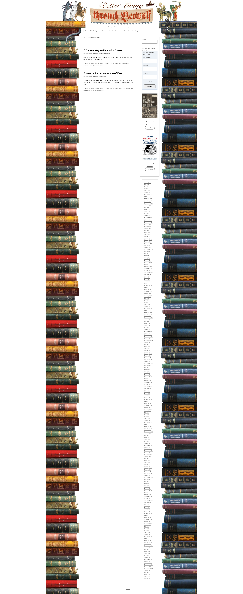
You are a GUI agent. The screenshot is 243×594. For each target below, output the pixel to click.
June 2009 (147, 574)
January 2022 (147, 287)
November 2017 (148, 382)
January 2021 (147, 310)
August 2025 (147, 206)
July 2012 (146, 504)
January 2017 (147, 401)
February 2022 (148, 285)
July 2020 (146, 321)
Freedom (123, 63)
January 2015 (147, 447)
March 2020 (147, 329)
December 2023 (148, 244)
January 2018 (147, 378)
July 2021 (146, 299)
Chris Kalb (128, 589)
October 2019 (147, 339)
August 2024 (147, 228)
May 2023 (147, 257)
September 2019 (148, 340)
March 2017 (147, 397)
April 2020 (147, 327)
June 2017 (147, 392)
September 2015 (148, 432)
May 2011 (147, 530)
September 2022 (148, 272)
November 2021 (148, 291)
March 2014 (147, 466)
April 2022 (147, 282)
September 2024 (148, 226)
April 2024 (147, 236)
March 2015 (147, 443)
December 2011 (148, 517)
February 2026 (148, 194)
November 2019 (148, 337)
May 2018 (147, 371)
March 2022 (147, 283)
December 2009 (148, 563)
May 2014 (147, 462)
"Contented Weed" (108, 63)
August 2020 (147, 320)
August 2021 (147, 297)
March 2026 (147, 192)
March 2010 (147, 557)
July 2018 (146, 367)
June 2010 (147, 551)
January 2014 (147, 470)
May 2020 (147, 325)
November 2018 (148, 359)
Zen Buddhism (90, 90)
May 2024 (147, 234)
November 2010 (148, 542)
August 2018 (147, 365)
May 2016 (147, 416)
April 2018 (147, 373)
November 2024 (148, 223)
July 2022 (146, 276)
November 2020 (148, 314)
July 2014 (146, 458)
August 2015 (147, 434)
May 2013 (147, 485)
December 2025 (148, 198)
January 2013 (147, 492)
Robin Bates (88, 53)
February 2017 (148, 399)
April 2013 (147, 487)
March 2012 (147, 511)
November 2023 (148, 245)
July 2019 (146, 344)
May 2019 (147, 348)
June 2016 (147, 415)
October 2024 (147, 225)
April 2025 (147, 213)
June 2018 (147, 369)
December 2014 (148, 449)
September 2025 (148, 204)
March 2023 (147, 261)
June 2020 (147, 323)
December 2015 (148, 426)
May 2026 (147, 188)
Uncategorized (92, 63)
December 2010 (148, 540)
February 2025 (148, 217)
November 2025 (148, 200)
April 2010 (147, 555)
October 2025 (147, 202)
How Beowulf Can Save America (117, 31)
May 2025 (147, 211)
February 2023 (148, 263)
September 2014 (148, 454)
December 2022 (148, 266)
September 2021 (148, 295)
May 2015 (147, 439)
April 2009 (147, 578)
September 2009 (148, 568)
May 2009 (147, 576)
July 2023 (146, 253)
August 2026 (147, 183)
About (145, 31)
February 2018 (148, 377)
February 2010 (148, 559)
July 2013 (146, 481)
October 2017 (147, 384)
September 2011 (148, 523)
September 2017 (148, 386)
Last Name (145, 73)
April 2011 (147, 532)
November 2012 (148, 496)
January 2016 (147, 424)
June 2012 (147, 506)
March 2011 (147, 534)
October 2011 (147, 521)
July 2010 (146, 549)
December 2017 (148, 380)
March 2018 (147, 375)
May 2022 (147, 280)
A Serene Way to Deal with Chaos (103, 50)
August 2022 (147, 274)
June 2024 (147, 232)
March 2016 (147, 420)
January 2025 (147, 219)
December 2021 (148, 289)
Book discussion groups (134, 31)
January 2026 (147, 196)
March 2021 (147, 306)
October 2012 (147, 498)
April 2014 (147, 464)
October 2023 (147, 247)
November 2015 (148, 428)
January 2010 (147, 561)
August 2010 (147, 548)
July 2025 (146, 207)
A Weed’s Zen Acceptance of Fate (103, 73)
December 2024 (148, 221)
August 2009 (147, 570)
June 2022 (147, 278)
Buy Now (150, 123)
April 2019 (147, 350)
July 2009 (146, 572)
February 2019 (148, 354)
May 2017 (147, 394)
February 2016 (148, 422)
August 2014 (147, 456)
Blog (86, 31)
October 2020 (147, 316)
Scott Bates (90, 65)
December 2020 (148, 312)
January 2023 (147, 264)
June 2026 (147, 187)
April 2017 (147, 396)
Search (144, 39)
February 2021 (148, 308)
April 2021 (147, 304)
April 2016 (147, 418)
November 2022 (148, 268)
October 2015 (147, 430)
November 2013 (148, 473)
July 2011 (146, 527)
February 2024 (148, 240)
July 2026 (146, 185)
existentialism (117, 63)
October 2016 (147, 407)
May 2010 (147, 553)
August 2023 (147, 251)
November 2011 (148, 519)
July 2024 (146, 230)
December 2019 (148, 335)
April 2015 (147, 441)
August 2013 (147, 479)
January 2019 (147, 356)
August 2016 (147, 411)
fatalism (123, 88)
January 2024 (147, 242)
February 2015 (148, 445)
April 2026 (147, 190)
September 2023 (148, 249)
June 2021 (147, 301)
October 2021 (147, 293)
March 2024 (147, 238)
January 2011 (147, 538)
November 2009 (148, 565)
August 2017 (147, 388)
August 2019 (147, 342)
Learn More (150, 128)
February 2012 (148, 513)
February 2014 (148, 468)
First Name (145, 65)
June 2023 (147, 255)
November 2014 (148, 451)
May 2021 (147, 302)
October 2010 (147, 544)
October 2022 (147, 270)
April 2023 (147, 259)
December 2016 (148, 403)
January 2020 (147, 333)
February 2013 (148, 491)
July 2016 (146, 413)
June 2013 (147, 483)
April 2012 (147, 510)
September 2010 (148, 546)
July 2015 (146, 435)
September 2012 (148, 500)
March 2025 (147, 215)
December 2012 (148, 494)
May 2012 (147, 508)
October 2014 (147, 453)
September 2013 (148, 477)
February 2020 (148, 331)
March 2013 (147, 489)
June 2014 (147, 460)
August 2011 (147, 525)
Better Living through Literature (98, 31)
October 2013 (147, 475)
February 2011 (148, 536)
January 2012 (147, 515)
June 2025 (147, 209)
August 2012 (147, 502)
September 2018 (148, 363)
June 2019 (147, 346)
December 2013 (148, 472)
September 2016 (148, 409)
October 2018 (147, 361)
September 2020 (148, 318)
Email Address (147, 57)
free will (128, 88)
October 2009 (147, 567)
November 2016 (148, 405)
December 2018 (148, 358)
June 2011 (147, 529)
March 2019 (147, 352)
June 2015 (147, 437)
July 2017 (146, 390)
